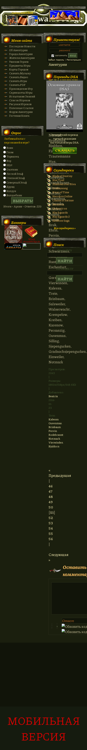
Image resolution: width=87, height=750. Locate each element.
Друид (10, 187)
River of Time (60, 192)
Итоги (7, 206)
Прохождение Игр (21, 89)
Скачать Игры (18, 81)
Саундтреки (63, 170)
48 (51, 496)
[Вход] (33, 24)
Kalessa (53, 419)
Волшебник (14, 195)
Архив (18, 206)
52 (51, 517)
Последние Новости (22, 46)
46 (51, 486)
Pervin (53, 431)
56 (51, 538)
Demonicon (59, 208)
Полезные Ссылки (21, 108)
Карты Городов (18, 69)
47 (50, 491)
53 (51, 523)
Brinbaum (55, 427)
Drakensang (60, 188)
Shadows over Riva (64, 184)
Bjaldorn (54, 446)
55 (51, 533)
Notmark (54, 438)
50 (51, 507)
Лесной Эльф (14, 174)
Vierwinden (56, 442)
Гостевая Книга (19, 116)
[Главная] (12, 24)
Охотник (12, 169)
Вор (8, 161)
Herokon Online (62, 196)
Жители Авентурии (22, 58)
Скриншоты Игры (21, 92)
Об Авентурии (18, 50)
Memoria (58, 204)
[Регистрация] (22, 24)
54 (51, 528)
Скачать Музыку (20, 73)
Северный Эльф (16, 182)
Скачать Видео (18, 77)
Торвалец (12, 156)
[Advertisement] (43, 698)
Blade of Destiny (62, 176)
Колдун (11, 191)
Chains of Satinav (63, 200)
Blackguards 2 (61, 216)
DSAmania (13, 234)
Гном (10, 152)
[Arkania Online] (13, 248)
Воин (9, 148)
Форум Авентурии (21, 112)
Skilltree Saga (60, 220)
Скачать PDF (17, 85)
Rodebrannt (56, 435)
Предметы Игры (20, 65)
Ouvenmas (55, 423)
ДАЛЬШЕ (64, 149)
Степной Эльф (15, 178)
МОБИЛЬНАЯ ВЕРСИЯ (43, 728)
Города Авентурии (21, 54)
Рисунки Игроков (20, 104)
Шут (9, 165)
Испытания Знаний (22, 96)
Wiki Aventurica (31, 234)
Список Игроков (19, 100)
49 (51, 501)
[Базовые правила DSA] (64, 131)
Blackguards (60, 212)
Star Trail (58, 180)
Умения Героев (19, 62)
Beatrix (53, 396)
